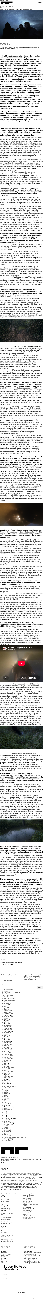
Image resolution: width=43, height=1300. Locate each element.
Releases (6, 1125)
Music (5, 1108)
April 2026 (7, 1008)
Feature (6, 1096)
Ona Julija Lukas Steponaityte (30, 47)
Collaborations (8, 1088)
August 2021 (7, 1060)
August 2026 (7, 1003)
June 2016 (7, 1080)
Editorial (6, 1092)
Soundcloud (4, 1255)
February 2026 (8, 1011)
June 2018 (7, 1077)
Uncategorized (8, 1140)
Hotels (6, 1102)
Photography (7, 1121)
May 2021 (6, 1064)
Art (7, 975)
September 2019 (8, 1072)
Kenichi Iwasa (6, 994)
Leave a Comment (6, 980)
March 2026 (7, 1009)
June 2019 (7, 1073)
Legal (2, 1162)
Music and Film (8, 1109)
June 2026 (7, 1005)
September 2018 (8, 1076)
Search (4, 985)
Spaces (6, 1133)
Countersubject (5, 1219)
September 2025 (9, 1016)
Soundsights (7, 1131)
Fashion (6, 1095)
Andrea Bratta (5, 1201)
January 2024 (8, 1042)
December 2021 (8, 1054)
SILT (33, 978)
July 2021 (6, 1061)
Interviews (15, 975)
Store (2, 1262)
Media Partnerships (9, 1107)
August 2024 (7, 1032)
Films (5, 1101)
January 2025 (7, 1026)
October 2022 (8, 1050)
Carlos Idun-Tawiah (7, 995)
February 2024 (8, 1041)
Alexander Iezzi (35, 846)
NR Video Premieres (10, 1120)
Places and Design (9, 1123)
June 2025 (7, 1019)
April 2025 (6, 1022)
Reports (6, 1127)
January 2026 (8, 1012)
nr (31, 9)
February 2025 (8, 1025)
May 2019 (6, 1075)
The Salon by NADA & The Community (15, 1137)
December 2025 (8, 1013)
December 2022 (8, 1048)
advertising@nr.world (7, 1241)
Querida (3, 1210)
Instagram (4, 1252)
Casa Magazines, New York (32, 1261)
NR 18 (5, 1115)
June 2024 (7, 1035)
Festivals (6, 1098)
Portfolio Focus (8, 1124)
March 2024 (7, 1040)
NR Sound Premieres (10, 1118)
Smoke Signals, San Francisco (32, 1252)
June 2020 (7, 1069)
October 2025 (8, 1015)
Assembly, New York (30, 1260)
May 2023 (6, 1045)
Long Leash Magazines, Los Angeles (32, 1256)
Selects (6, 1128)
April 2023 (7, 1047)
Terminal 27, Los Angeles (31, 1254)
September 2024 (9, 1031)
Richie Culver (6, 997)
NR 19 (5, 1117)
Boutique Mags (28, 1251)
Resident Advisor (6, 1254)
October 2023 (8, 1044)
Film (10, 975)
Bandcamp (4, 1251)
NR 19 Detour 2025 (6, 1261)
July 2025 (6, 1018)
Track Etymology (9, 1139)
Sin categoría (7, 1130)
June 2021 (7, 1063)
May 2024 (6, 1037)
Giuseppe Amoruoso (7, 1206)
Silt (1, 8)
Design (6, 1090)
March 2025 (7, 1024)
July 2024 (6, 1034)
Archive (3, 1260)
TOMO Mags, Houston (30, 1258)
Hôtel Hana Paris (7, 991)
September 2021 (8, 1059)
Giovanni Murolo (5, 1223)
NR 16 (5, 1114)
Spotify (3, 1257)
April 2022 (6, 1051)
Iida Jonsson (9, 47)
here (11, 964)
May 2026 (6, 1006)
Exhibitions (7, 1093)
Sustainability (7, 1136)
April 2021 (6, 1066)
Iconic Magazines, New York (32, 1262)
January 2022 (7, 1053)
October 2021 (8, 1057)
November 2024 (8, 1028)
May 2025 (6, 1021)
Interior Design (8, 1104)
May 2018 (6, 1079)
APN (2, 1214)
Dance (5, 1089)
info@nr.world (5, 1237)
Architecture (7, 1083)
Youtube (3, 1258)
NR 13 (5, 1111)
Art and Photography (10, 1086)
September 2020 (9, 1067)
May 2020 (6, 1070)
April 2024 (7, 1038)
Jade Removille (5, 1197)
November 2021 (8, 1056)
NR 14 (5, 1112)
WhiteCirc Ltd (5, 1232)
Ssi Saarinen (17, 47)
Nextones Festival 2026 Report (11, 992)
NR (37, 975)
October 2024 (8, 1029)
